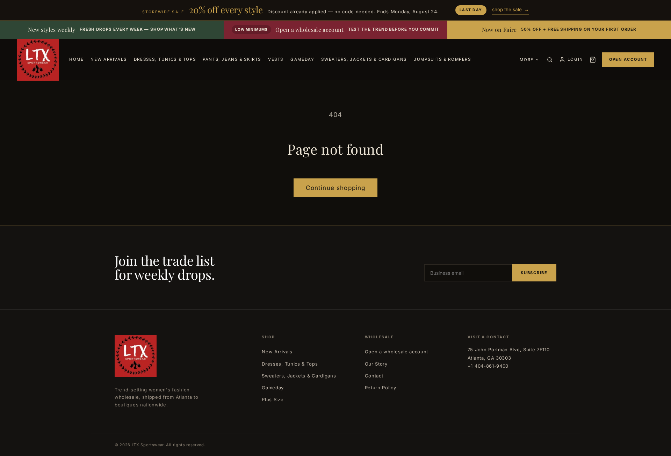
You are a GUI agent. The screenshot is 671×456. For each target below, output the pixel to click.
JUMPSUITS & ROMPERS (442, 59)
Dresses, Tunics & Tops (290, 364)
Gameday (273, 387)
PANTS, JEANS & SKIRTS (232, 59)
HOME (76, 59)
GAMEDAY (302, 59)
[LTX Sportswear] (38, 60)
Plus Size (272, 399)
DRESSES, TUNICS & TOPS (165, 59)
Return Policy (380, 387)
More (526, 59)
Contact (374, 375)
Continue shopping (336, 187)
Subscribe (534, 272)
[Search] (550, 60)
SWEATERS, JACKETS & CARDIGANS (364, 59)
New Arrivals (277, 351)
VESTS (275, 59)
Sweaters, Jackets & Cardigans (299, 375)
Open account (628, 59)
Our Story (376, 364)
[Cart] (593, 60)
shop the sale (510, 9)
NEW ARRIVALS (109, 59)
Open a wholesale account (396, 351)
